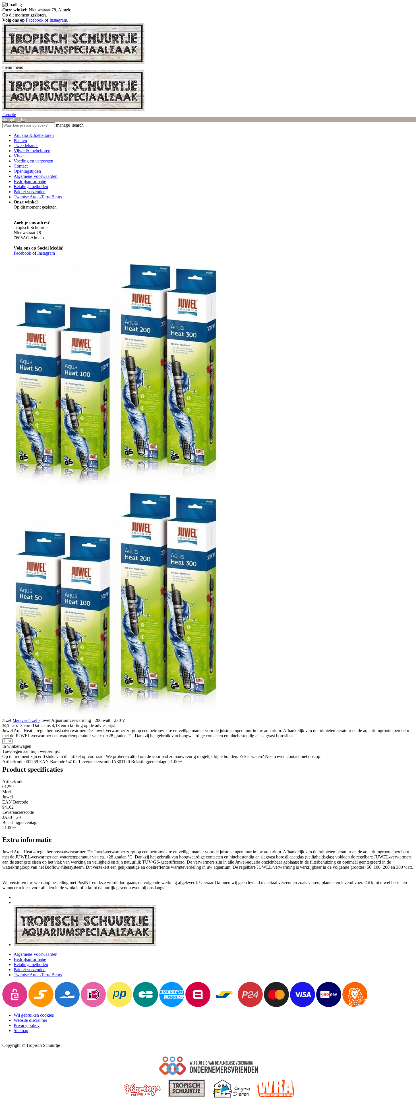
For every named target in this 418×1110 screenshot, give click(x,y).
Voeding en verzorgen (33, 160)
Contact (21, 166)
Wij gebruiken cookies (34, 1015)
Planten (20, 140)
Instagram (58, 20)
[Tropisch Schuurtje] (73, 62)
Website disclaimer (30, 1020)
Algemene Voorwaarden (35, 176)
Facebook (35, 20)
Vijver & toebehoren (32, 150)
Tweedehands (26, 145)
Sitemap (21, 1030)
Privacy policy (27, 1025)
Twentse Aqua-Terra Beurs (38, 196)
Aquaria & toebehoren (34, 135)
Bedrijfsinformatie (30, 181)
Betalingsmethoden (31, 186)
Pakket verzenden (29, 191)
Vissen (20, 155)
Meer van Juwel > (26, 720)
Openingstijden (27, 171)
